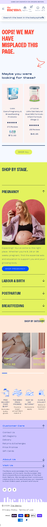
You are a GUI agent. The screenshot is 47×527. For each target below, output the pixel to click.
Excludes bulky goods (6, 411)
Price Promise (10, 447)
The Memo (16, 506)
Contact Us (9, 433)
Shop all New (9, 364)
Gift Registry (10, 436)
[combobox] (23, 18)
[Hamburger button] (3, 9)
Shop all (23, 152)
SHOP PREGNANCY (15, 269)
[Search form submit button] (43, 17)
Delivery (7, 440)
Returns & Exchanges (14, 444)
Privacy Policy (9, 510)
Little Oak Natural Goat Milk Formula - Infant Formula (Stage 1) (34, 116)
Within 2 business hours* (42, 407)
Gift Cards (8, 451)
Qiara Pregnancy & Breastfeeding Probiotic (12, 114)
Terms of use (26, 510)
